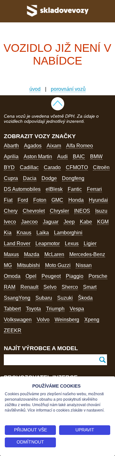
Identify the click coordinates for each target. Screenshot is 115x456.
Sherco (70, 287)
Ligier (90, 243)
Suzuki (65, 298)
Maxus (11, 254)
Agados (33, 145)
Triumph (55, 308)
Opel (31, 276)
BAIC (79, 156)
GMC (57, 200)
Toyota (33, 308)
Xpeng (91, 319)
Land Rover (17, 243)
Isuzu (101, 211)
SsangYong (17, 298)
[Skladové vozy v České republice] (57, 17)
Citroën (101, 167)
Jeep (69, 221)
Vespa (77, 308)
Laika (42, 232)
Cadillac (29, 167)
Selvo (50, 287)
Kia (8, 232)
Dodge (49, 178)
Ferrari (94, 189)
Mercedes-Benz (87, 254)
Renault (29, 287)
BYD (9, 167)
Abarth (11, 145)
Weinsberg (67, 319)
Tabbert (12, 308)
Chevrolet (34, 211)
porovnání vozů (68, 89)
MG (8, 265)
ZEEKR (12, 330)
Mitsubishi (28, 265)
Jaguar (50, 221)
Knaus (24, 232)
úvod (35, 89)
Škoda (85, 298)
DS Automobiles (22, 189)
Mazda (31, 254)
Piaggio (74, 276)
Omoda (12, 276)
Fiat (8, 200)
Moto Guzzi (58, 265)
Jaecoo (29, 221)
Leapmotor (47, 243)
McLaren (54, 254)
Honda (76, 200)
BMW (96, 156)
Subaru (43, 298)
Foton (39, 200)
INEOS (82, 211)
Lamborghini (68, 232)
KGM (103, 221)
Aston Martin (38, 156)
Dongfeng (73, 178)
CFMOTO (77, 167)
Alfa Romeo (79, 145)
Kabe (86, 221)
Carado (52, 167)
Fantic (75, 189)
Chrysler (59, 211)
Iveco (10, 221)
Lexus (72, 243)
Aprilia (11, 156)
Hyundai (98, 200)
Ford (23, 200)
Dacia (29, 178)
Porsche (97, 276)
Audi (62, 156)
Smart (89, 287)
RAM (9, 287)
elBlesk (54, 189)
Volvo (43, 319)
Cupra (11, 178)
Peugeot (51, 276)
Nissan (84, 265)
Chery (11, 211)
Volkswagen (18, 319)
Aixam (54, 145)
